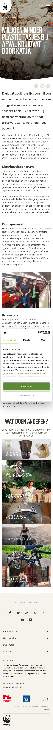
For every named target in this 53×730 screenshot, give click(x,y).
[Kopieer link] (48, 86)
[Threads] (34, 612)
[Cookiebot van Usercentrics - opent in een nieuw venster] (38, 332)
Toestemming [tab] (9, 340)
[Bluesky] (18, 612)
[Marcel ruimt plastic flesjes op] (26, 555)
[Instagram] (43, 612)
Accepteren (26, 386)
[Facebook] (10, 612)
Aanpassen (25, 395)
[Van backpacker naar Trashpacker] (26, 492)
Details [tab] (26, 340)
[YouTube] (30, 619)
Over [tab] (43, 340)
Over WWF (9, 645)
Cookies (47, 709)
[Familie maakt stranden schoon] (26, 576)
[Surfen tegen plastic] (26, 534)
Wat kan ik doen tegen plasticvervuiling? (20, 17)
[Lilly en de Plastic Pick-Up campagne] (26, 470)
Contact (8, 652)
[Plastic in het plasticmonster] (26, 513)
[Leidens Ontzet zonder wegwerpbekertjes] (26, 449)
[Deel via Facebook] (36, 86)
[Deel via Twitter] (42, 86)
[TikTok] (26, 612)
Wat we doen (10, 638)
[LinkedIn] (22, 619)
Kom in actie (10, 632)
